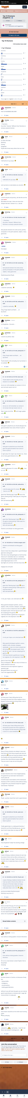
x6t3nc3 (7, 851)
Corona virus (8, 157)
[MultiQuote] (2, 115)
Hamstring (7, 212)
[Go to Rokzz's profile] (2, 694)
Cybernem (7, 422)
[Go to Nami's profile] (2, 346)
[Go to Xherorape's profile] (2, 795)
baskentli (7, 747)
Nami (6, 345)
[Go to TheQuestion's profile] (3, 25)
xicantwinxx (8, 509)
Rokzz (6, 693)
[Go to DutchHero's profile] (2, 321)
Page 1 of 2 (13, 103)
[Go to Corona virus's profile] (2, 157)
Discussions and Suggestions (16, 26)
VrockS (6, 945)
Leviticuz (7, 806)
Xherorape (7, 794)
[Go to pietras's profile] (2, 974)
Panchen (7, 120)
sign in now (8, 1047)
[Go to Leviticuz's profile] (2, 807)
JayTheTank (7, 332)
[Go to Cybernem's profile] (2, 422)
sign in (6, 99)
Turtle (6, 136)
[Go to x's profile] (2, 902)
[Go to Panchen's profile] (2, 121)
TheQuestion (8, 24)
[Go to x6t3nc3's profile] (2, 852)
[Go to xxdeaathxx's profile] (2, 284)
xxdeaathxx (8, 283)
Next (23, 103)
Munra (6, 681)
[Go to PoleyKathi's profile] (2, 258)
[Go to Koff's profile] (2, 839)
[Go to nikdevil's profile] (2, 1024)
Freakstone (7, 193)
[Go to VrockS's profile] (2, 946)
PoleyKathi (7, 257)
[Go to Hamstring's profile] (2, 212)
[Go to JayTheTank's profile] (2, 333)
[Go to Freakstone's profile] (2, 194)
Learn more (3, 2)
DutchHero (7, 320)
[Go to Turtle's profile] (2, 137)
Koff (6, 838)
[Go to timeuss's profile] (2, 718)
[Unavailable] (4, 705)
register (11, 99)
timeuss (7, 717)
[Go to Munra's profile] (2, 681)
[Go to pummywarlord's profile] (2, 770)
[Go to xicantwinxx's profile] (2, 509)
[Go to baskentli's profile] (2, 748)
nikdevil (7, 1024)
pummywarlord (9, 770)
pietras (6, 973)
